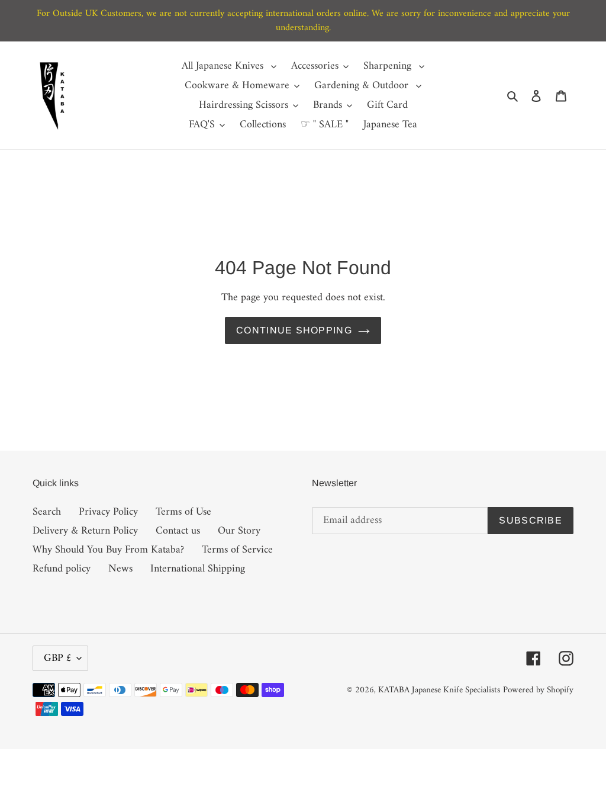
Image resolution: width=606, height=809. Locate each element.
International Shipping (197, 569)
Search (47, 512)
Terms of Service (237, 550)
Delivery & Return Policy (85, 531)
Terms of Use (183, 512)
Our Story (239, 531)
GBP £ (57, 658)
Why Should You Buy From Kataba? (108, 550)
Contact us (178, 531)
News (120, 569)
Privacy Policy (108, 512)
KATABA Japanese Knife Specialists (439, 690)
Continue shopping (294, 330)
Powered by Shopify (538, 690)
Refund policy (62, 569)
